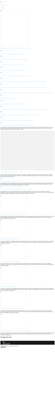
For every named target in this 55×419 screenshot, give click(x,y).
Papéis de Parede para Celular (8, 286)
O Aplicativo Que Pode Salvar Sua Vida (11, 172)
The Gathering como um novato (9, 98)
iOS (3, 5)
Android (4, 4)
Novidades (4, 6)
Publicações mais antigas (4, 339)
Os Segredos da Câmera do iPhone (9, 261)
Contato (4, 8)
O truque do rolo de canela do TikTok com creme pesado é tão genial (19, 115)
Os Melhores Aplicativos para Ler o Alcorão (12, 53)
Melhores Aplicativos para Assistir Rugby (11, 308)
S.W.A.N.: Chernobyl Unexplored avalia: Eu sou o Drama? (16, 76)
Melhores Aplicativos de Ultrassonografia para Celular (15, 48)
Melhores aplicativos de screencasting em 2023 (13, 103)
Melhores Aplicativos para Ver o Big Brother (12, 70)
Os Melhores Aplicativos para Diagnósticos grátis (14, 59)
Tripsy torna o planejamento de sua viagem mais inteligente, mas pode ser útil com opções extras (26, 92)
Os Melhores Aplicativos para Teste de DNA (12, 64)
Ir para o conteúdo (3, 0)
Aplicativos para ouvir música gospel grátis (12, 180)
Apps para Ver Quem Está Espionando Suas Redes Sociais (16, 125)
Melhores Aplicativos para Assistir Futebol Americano (15, 330)
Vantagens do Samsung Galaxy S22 (10, 239)
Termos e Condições (6, 344)
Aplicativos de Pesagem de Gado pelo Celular (12, 214)
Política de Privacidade (6, 343)
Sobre (4, 7)
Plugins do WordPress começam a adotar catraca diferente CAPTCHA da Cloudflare (23, 81)
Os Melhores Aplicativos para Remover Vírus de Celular (16, 189)
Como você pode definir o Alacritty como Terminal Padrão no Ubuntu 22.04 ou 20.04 (23, 109)
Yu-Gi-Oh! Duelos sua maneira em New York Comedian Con (17, 120)
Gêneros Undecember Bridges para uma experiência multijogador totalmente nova (23, 87)
